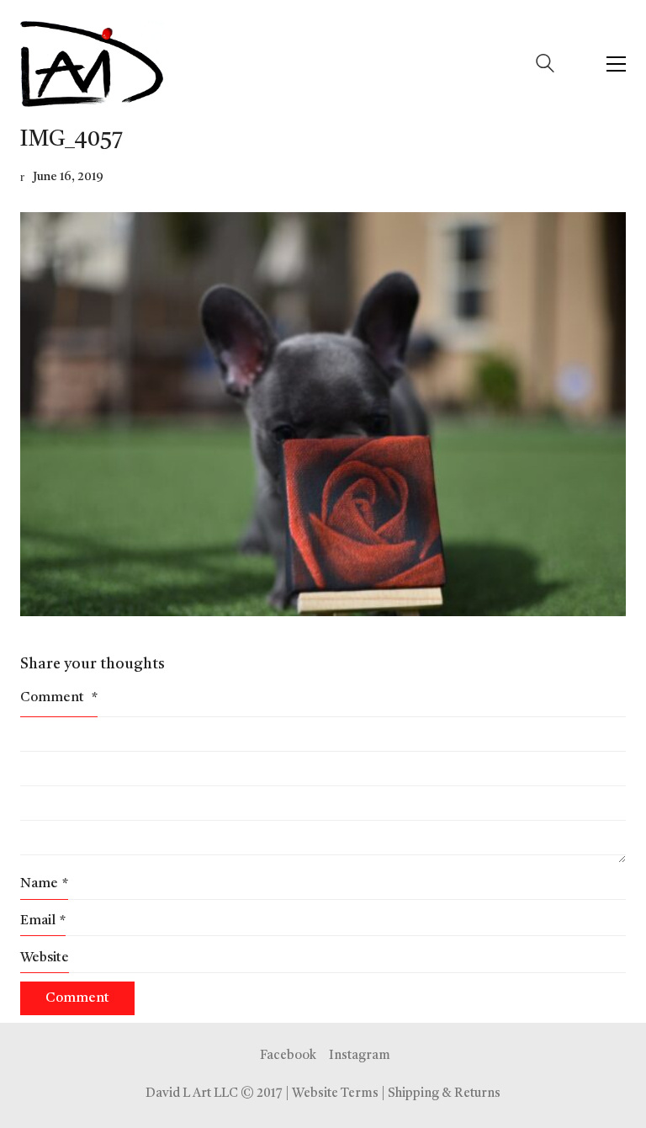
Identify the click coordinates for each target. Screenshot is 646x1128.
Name (44, 884)
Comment (59, 698)
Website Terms (335, 1094)
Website (44, 958)
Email (43, 921)
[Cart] (580, 64)
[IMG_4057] (323, 414)
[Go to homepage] (91, 64)
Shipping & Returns (444, 1094)
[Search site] (545, 66)
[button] (616, 64)
